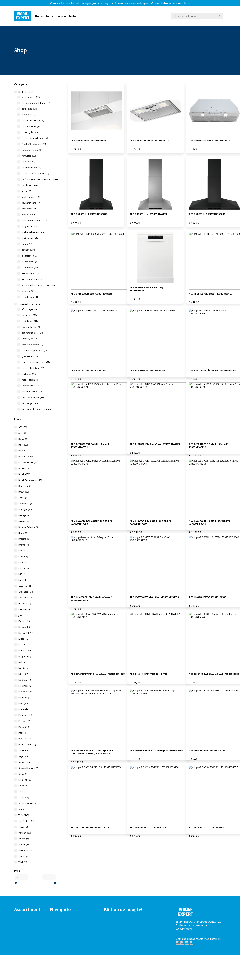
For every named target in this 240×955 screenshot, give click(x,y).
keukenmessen (31, 196)
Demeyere (25, 515)
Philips (24, 721)
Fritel (22, 579)
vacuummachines (32, 279)
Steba (22, 809)
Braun (23, 491)
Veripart (24, 832)
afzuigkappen (31, 97)
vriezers (28, 290)
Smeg (23, 785)
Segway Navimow (28, 768)
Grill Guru (25, 597)
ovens (27, 243)
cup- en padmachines (35, 138)
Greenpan (25, 591)
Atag (22, 433)
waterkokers (30, 296)
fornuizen (29, 155)
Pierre (23, 726)
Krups (23, 638)
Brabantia (24, 485)
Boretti (23, 468)
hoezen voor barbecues (36, 362)
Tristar (23, 826)
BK (21, 450)
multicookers (30, 238)
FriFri (22, 574)
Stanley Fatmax (27, 803)
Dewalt (23, 521)
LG (21, 644)
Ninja (23, 703)
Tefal (23, 815)
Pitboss (23, 732)
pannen (28, 249)
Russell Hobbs (27, 744)
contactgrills (30, 132)
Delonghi (25, 509)
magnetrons (30, 226)
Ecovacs (23, 550)
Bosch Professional (30, 480)
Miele (23, 674)
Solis (22, 791)
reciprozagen (30, 379)
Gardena (24, 585)
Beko (23, 444)
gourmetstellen (31, 167)
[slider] (16, 883)
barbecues (29, 108)
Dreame (23, 538)
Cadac (22, 497)
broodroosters (31, 126)
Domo (22, 532)
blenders (28, 114)
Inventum (25, 609)
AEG (22, 427)
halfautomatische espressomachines (42, 179)
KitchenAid (25, 632)
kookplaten (29, 214)
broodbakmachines (33, 120)
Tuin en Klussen (56, 16)
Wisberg (24, 856)
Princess (24, 738)
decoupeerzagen (32, 344)
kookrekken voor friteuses (36, 220)
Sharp (22, 773)
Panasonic (25, 715)
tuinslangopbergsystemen (36, 409)
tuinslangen (30, 403)
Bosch (24, 474)
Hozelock (24, 603)
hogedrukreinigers (33, 368)
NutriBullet (25, 709)
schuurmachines (32, 391)
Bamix (22, 438)
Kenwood (25, 627)
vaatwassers (30, 273)
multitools (29, 373)
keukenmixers (31, 202)
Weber (23, 844)
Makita (23, 662)
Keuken (73, 16)
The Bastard (26, 820)
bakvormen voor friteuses (36, 102)
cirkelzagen (29, 338)
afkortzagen (30, 309)
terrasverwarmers (33, 397)
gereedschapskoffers (34, 350)
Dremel (23, 544)
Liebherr (24, 650)
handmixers (30, 185)
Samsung (25, 762)
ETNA (23, 556)
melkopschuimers (33, 232)
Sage (23, 756)
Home (39, 16)
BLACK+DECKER (27, 462)
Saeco (23, 750)
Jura (22, 615)
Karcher (24, 621)
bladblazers (30, 321)
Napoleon (25, 691)
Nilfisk (23, 697)
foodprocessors (32, 149)
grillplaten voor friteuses (35, 173)
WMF (22, 862)
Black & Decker (27, 456)
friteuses (28, 161)
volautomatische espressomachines (42, 285)
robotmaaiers (30, 385)
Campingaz (25, 503)
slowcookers (29, 261)
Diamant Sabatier (28, 527)
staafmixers (30, 267)
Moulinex (25, 685)
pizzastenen (29, 255)
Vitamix (23, 838)
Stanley (23, 797)
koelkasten (30, 208)
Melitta (23, 668)
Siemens (24, 779)
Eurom (23, 568)
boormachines (31, 326)
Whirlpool (25, 850)
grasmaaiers (30, 356)
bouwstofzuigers (32, 332)
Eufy (22, 562)
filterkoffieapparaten (34, 144)
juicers (26, 191)
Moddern (24, 679)
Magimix (24, 656)
